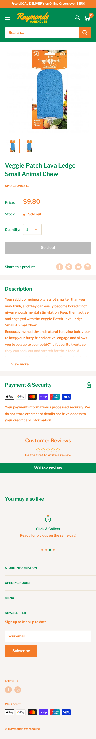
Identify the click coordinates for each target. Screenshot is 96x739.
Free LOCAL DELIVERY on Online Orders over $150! (48, 3)
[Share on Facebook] (59, 266)
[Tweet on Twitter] (78, 266)
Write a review (48, 468)
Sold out (48, 248)
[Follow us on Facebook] (8, 689)
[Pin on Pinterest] (68, 266)
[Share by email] (87, 266)
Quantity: (12, 229)
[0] (87, 18)
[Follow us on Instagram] (17, 689)
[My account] (77, 17)
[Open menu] (7, 18)
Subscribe (21, 651)
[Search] (85, 32)
